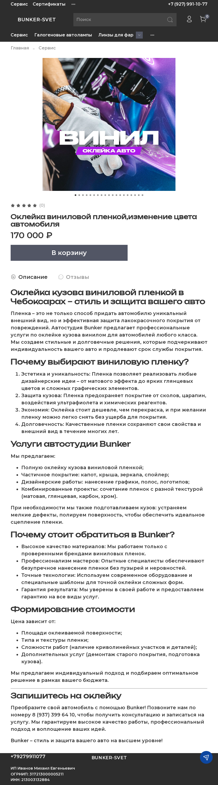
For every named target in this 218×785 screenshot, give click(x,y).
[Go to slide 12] (116, 195)
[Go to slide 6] (94, 195)
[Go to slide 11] (113, 195)
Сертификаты (49, 4)
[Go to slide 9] (105, 195)
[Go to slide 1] (75, 195)
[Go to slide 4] (86, 195)
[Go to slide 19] (142, 195)
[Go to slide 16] (131, 195)
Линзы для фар (115, 34)
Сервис (19, 4)
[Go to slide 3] (83, 195)
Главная (20, 48)
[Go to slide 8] (101, 195)
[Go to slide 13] (120, 195)
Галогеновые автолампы (63, 34)
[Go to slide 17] (135, 195)
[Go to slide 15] (127, 195)
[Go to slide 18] (139, 195)
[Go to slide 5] (90, 195)
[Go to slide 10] (109, 195)
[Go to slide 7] (98, 195)
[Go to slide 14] (124, 195)
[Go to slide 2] (79, 195)
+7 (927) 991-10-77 (187, 4)
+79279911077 (28, 756)
